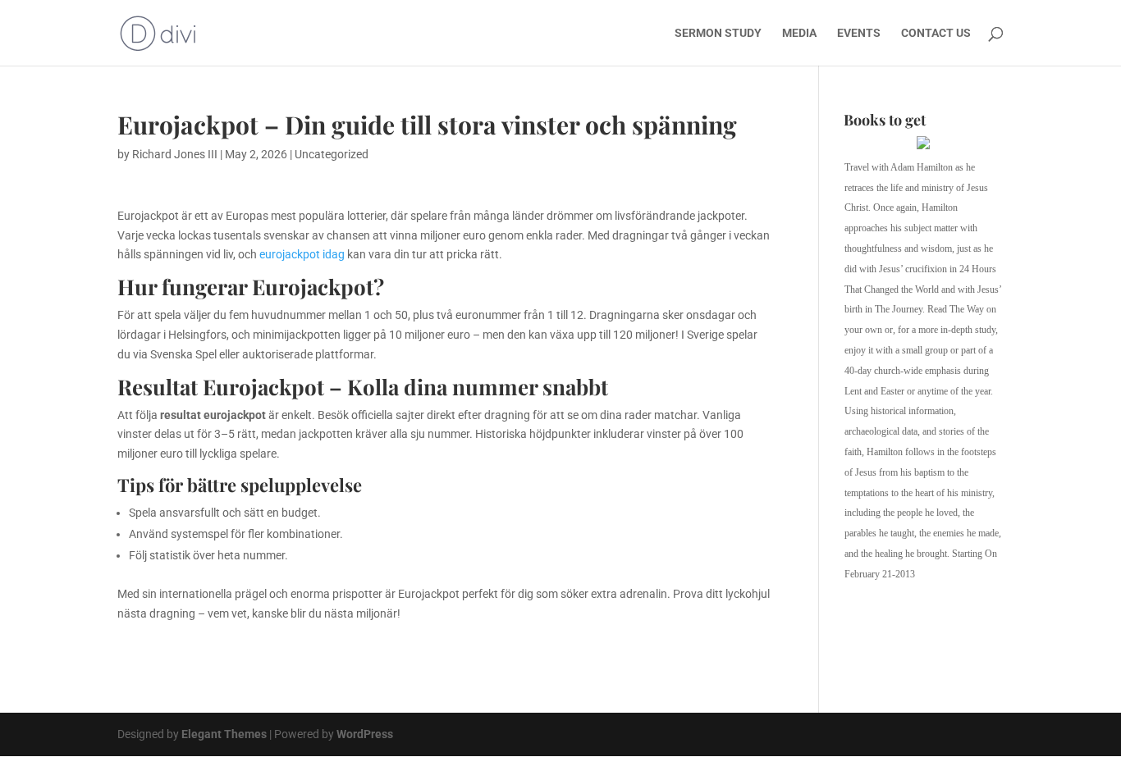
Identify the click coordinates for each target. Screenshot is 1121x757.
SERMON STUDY (718, 33)
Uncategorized (331, 154)
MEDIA (799, 33)
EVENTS (859, 33)
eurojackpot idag (302, 254)
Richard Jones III (174, 154)
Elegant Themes (224, 734)
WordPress (364, 734)
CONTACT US (936, 33)
